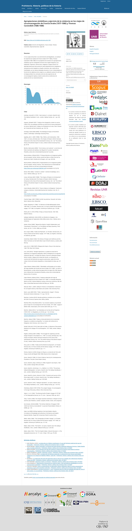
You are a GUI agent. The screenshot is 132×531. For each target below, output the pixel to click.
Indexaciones (58, 8)
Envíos (51, 8)
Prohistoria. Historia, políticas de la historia (41, 5)
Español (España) (94, 49)
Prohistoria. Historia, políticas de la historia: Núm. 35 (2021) (51, 460)
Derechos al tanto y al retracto (43, 461)
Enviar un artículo (95, 251)
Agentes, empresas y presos (44, 452)
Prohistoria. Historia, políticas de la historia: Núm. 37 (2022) (50, 451)
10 (35, 474)
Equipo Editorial (81, 8)
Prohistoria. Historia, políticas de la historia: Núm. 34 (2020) (57, 448)
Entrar (108, 1)
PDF (69, 54)
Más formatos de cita (72, 80)
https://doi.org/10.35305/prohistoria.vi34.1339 (38, 40)
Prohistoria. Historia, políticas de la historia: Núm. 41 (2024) (49, 444)
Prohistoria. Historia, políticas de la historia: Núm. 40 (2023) (68, 452)
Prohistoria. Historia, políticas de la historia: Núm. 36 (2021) (58, 471)
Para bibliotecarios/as (95, 245)
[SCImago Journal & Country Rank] (99, 61)
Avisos (37, 8)
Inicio (25, 16)
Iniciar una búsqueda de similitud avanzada (43, 477)
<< (24, 474)
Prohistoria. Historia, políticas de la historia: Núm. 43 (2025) (66, 467)
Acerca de (43, 8)
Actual (23, 8)
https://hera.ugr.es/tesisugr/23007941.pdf (35, 168)
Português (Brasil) (94, 53)
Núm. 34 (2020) (37, 16)
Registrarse (103, 1)
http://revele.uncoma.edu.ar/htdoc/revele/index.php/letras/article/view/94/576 (44, 194)
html (75, 54)
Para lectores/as (93, 240)
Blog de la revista (27, 11)
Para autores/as (93, 242)
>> (37, 474)
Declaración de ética (70, 8)
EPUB (81, 54)
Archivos (29, 8)
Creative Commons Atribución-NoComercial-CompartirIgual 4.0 (75, 106)
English (92, 51)
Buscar (107, 8)
